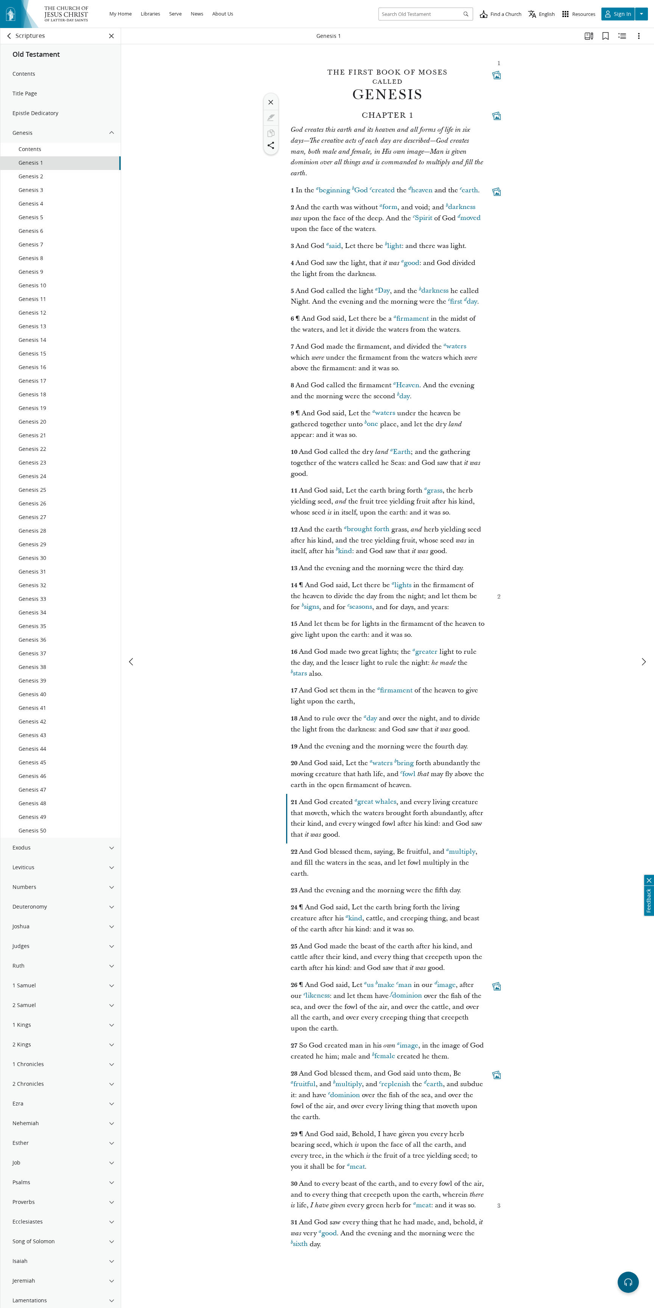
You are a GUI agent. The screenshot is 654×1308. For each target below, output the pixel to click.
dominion (407, 996)
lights (402, 585)
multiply (462, 851)
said (335, 246)
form (389, 207)
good (411, 263)
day (472, 301)
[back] (9, 36)
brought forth (368, 529)
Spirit (423, 218)
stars (300, 673)
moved (470, 218)
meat (357, 1166)
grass (434, 490)
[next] (643, 661)
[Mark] (271, 118)
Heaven (407, 385)
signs (311, 607)
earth (470, 190)
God (361, 190)
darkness (461, 207)
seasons (360, 607)
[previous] (131, 661)
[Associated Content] (496, 75)
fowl (409, 774)
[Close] (271, 102)
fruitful (304, 1084)
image (446, 985)
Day (384, 291)
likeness (317, 996)
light (394, 246)
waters (456, 346)
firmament (412, 318)
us (370, 985)
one (372, 424)
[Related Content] (622, 36)
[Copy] (271, 133)
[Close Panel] (112, 36)
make (386, 985)
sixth (300, 1244)
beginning (334, 190)
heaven (422, 190)
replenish (395, 1084)
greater (426, 651)
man (405, 985)
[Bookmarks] (605, 36)
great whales (376, 802)
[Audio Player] (628, 1282)
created (383, 190)
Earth (402, 452)
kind (345, 551)
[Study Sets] (588, 36)
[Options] (638, 36)
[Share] (271, 145)
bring (405, 763)
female (384, 1056)
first (456, 301)
